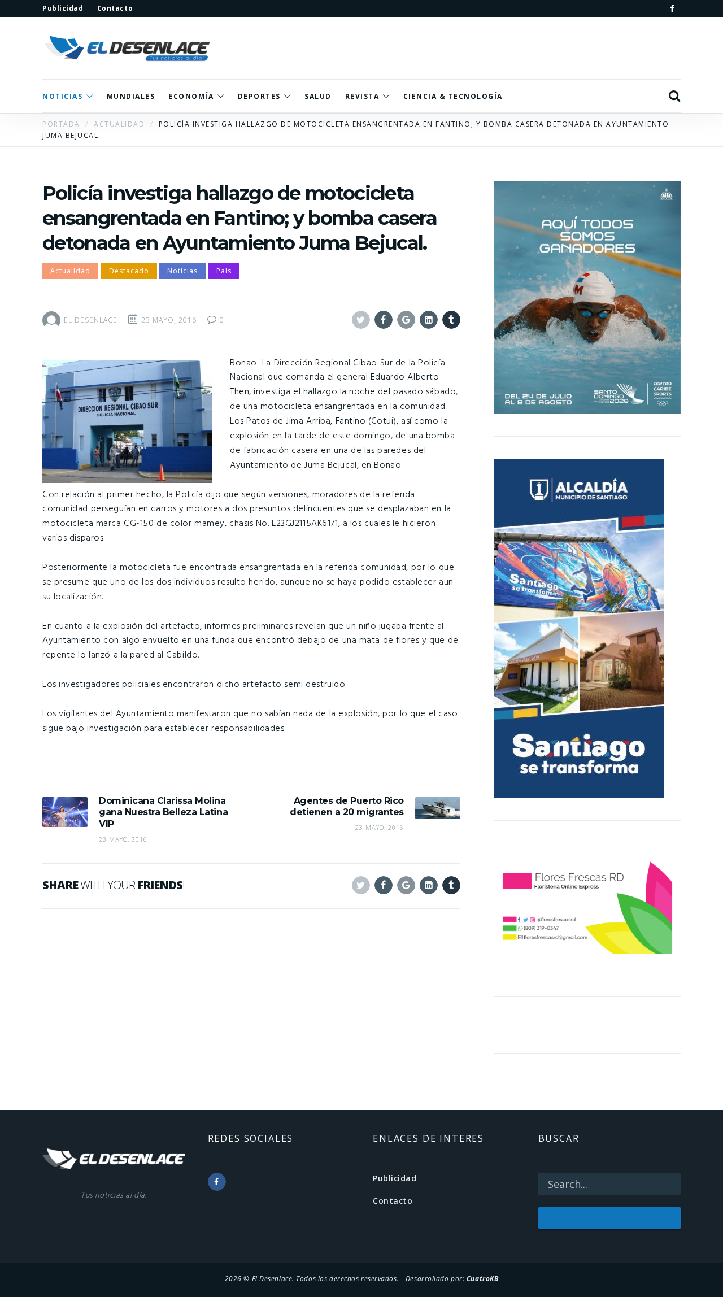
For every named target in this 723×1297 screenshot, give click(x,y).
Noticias (182, 271)
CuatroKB (482, 1278)
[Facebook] (672, 8)
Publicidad (395, 1178)
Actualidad (70, 271)
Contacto (392, 1200)
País (224, 271)
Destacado (129, 271)
